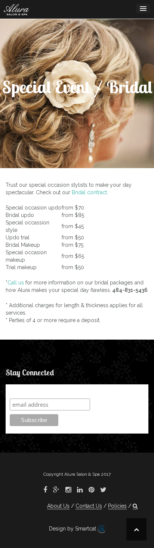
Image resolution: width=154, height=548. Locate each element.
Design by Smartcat (73, 529)
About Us (58, 506)
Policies (117, 506)
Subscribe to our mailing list (49, 391)
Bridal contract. (90, 192)
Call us (15, 283)
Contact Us (89, 506)
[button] (135, 506)
